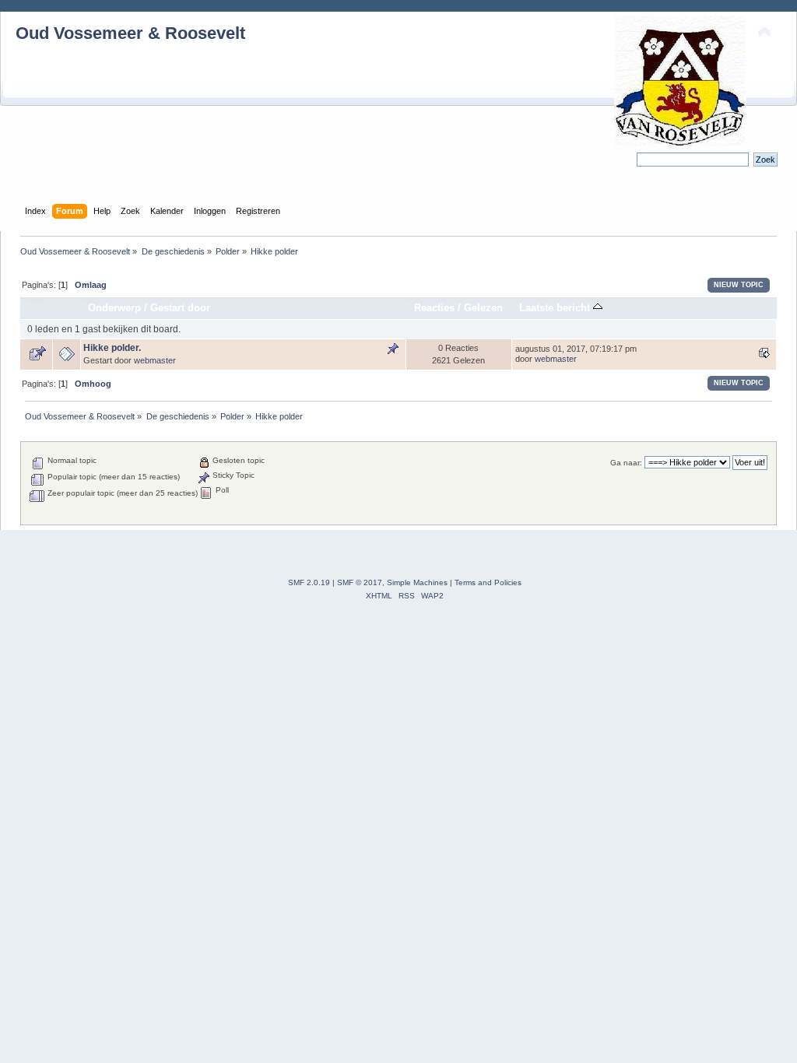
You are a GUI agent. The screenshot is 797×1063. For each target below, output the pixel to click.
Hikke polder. (112, 347)
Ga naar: (626, 462)
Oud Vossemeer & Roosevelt (130, 33)
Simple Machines (417, 582)
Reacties (434, 308)
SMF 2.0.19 (309, 582)
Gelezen (483, 308)
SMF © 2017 (359, 582)
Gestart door (180, 308)
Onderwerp (114, 308)
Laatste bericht (556, 308)
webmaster (155, 360)
